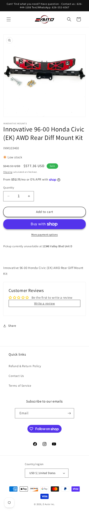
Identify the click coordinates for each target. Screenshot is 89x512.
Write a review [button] (44, 303)
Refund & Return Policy (25, 366)
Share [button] (12, 326)
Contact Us (16, 376)
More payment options (44, 234)
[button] (8, 19)
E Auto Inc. (49, 504)
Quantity (8, 187)
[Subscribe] (69, 413)
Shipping (7, 172)
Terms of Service (20, 386)
